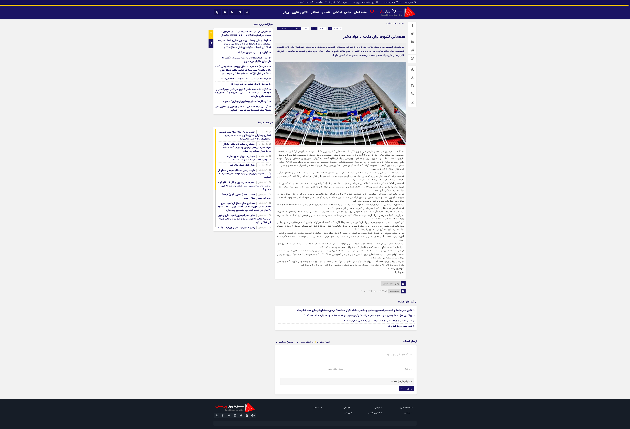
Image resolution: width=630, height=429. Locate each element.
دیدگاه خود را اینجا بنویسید (399, 354)
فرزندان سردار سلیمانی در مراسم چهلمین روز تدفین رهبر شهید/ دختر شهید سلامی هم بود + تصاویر (243, 108)
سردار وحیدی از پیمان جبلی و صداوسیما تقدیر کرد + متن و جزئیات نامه (378, 321)
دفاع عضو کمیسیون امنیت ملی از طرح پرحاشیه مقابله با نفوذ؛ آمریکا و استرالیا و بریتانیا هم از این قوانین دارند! (244, 219)
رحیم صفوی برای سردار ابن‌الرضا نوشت (236, 227)
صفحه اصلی (360, 12)
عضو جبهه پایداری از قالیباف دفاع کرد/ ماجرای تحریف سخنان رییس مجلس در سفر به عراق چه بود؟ (244, 186)
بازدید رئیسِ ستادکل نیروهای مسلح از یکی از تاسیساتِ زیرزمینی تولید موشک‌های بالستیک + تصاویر (244, 173)
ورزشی (286, 12)
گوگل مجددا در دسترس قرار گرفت (252, 52)
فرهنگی (315, 12)
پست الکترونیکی (335, 369)
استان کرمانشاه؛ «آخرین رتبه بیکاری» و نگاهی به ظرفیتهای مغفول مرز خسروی (246, 59)
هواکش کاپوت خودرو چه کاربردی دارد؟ (249, 84)
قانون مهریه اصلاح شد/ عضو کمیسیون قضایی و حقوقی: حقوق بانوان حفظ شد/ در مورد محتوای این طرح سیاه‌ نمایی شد (354, 310)
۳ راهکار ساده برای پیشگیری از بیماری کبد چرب (245, 101)
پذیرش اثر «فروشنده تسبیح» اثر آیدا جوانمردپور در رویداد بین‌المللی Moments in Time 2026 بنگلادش (245, 33)
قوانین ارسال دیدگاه (400, 381)
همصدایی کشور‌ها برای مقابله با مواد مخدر (374, 36)
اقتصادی (325, 12)
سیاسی (347, 12)
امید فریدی (388, 283)
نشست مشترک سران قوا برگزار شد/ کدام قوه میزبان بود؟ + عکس (246, 196)
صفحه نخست (398, 23)
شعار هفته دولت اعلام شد (400, 326)
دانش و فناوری (300, 12)
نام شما (408, 369)
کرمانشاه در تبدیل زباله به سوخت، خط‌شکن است (244, 79)
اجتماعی (337, 12)
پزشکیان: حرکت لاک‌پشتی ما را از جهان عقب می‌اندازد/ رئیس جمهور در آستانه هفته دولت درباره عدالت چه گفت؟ (358, 315)
